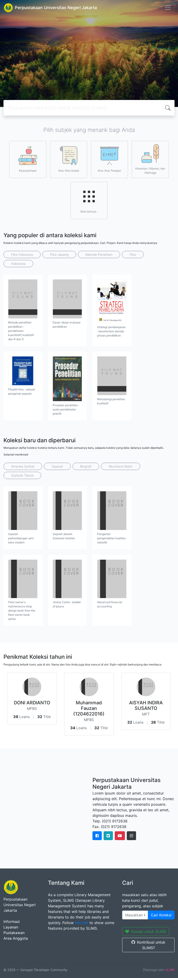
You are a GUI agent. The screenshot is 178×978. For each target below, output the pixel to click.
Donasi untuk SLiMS (148, 931)
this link (81, 922)
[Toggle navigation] (167, 7)
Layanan (10, 927)
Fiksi (133, 254)
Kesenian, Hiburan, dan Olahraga (150, 170)
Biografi (86, 466)
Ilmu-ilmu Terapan (109, 170)
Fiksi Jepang (59, 254)
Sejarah (57, 466)
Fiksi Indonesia (22, 254)
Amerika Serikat (23, 466)
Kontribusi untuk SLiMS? (151, 945)
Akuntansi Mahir (121, 466)
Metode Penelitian (99, 254)
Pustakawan (14, 932)
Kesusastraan (28, 170)
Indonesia (18, 264)
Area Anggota (15, 938)
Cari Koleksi (161, 915)
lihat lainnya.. (89, 211)
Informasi (11, 921)
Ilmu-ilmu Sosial (68, 170)
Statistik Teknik (22, 475)
